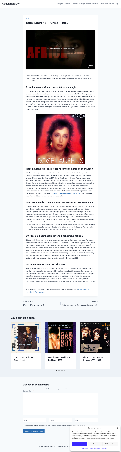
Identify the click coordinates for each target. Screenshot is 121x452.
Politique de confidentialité (100, 448)
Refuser (95, 444)
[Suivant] (107, 345)
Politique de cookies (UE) (109, 4)
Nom (26, 420)
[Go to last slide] (13, 345)
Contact (75, 4)
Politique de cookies (87, 448)
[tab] (56, 370)
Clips (28, 19)
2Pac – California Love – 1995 (33, 303)
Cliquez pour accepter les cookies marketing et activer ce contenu (60, 50)
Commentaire (28, 391)
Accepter (79, 444)
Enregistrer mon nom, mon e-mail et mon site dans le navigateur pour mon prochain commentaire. (55, 425)
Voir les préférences (111, 444)
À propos (60, 4)
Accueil (67, 4)
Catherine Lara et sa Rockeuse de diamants (65, 193)
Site (76, 420)
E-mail (52, 420)
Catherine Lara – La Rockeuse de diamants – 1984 (80, 303)
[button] (117, 428)
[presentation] (26, 337)
